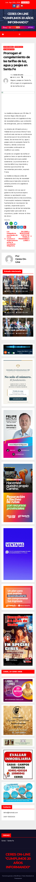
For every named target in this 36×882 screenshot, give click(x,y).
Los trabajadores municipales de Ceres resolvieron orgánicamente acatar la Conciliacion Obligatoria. (12, 239)
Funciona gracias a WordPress (11, 876)
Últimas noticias (9, 49)
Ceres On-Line (18, 75)
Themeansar (18, 878)
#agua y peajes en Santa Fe (21, 80)
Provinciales (18, 46)
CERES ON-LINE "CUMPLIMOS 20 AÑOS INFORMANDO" (18, 18)
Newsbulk (29, 876)
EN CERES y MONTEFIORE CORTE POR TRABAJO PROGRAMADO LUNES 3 (24, 236)
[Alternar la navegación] (19, 34)
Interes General (8, 46)
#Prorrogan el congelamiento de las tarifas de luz (21, 84)
